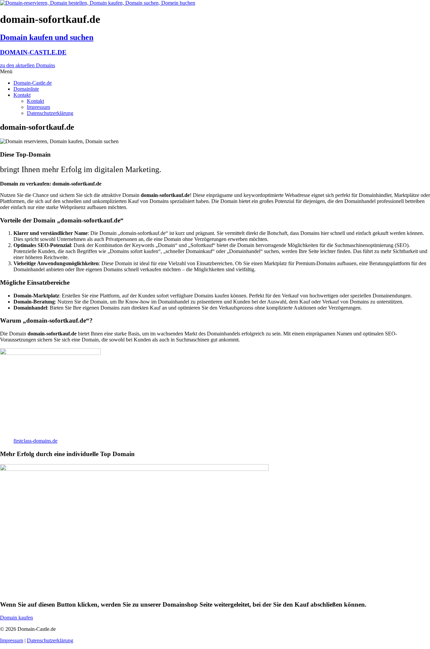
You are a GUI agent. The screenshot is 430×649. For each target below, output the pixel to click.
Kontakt (22, 95)
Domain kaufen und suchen (46, 37)
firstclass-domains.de (35, 441)
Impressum (38, 107)
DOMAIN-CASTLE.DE (33, 52)
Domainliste (26, 89)
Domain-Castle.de (32, 83)
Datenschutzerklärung (50, 113)
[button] (215, 72)
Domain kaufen (16, 617)
